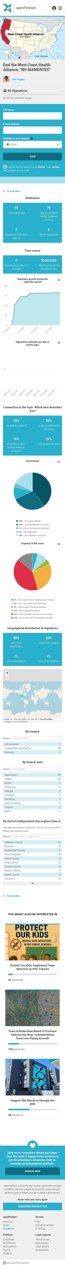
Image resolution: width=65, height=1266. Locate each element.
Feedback (8, 1228)
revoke (55, 166)
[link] (60, 8)
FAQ (38, 1221)
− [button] (7, 677)
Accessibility (42, 1249)
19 (59, 779)
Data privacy (42, 1243)
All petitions (9, 1243)
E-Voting (40, 1228)
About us (8, 1221)
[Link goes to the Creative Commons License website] (5, 1262)
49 (59, 774)
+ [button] (7, 673)
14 (59, 842)
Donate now (32, 1171)
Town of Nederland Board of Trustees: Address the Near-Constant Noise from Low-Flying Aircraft (32, 1034)
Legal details (42, 1246)
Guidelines (8, 1239)
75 (59, 748)
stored (41, 166)
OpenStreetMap (46, 719)
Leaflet (6, 719)
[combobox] (32, 144)
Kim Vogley (18, 79)
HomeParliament (45, 1225)
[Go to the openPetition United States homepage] (20, 8)
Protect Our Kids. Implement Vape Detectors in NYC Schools (32, 967)
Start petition (10, 1246)
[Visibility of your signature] (31, 138)
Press (6, 1225)
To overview (13, 191)
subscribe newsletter (32, 1206)
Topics (6, 1249)
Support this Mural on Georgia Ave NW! (32, 1102)
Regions (7, 1253)
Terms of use (42, 1239)
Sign (32, 156)
